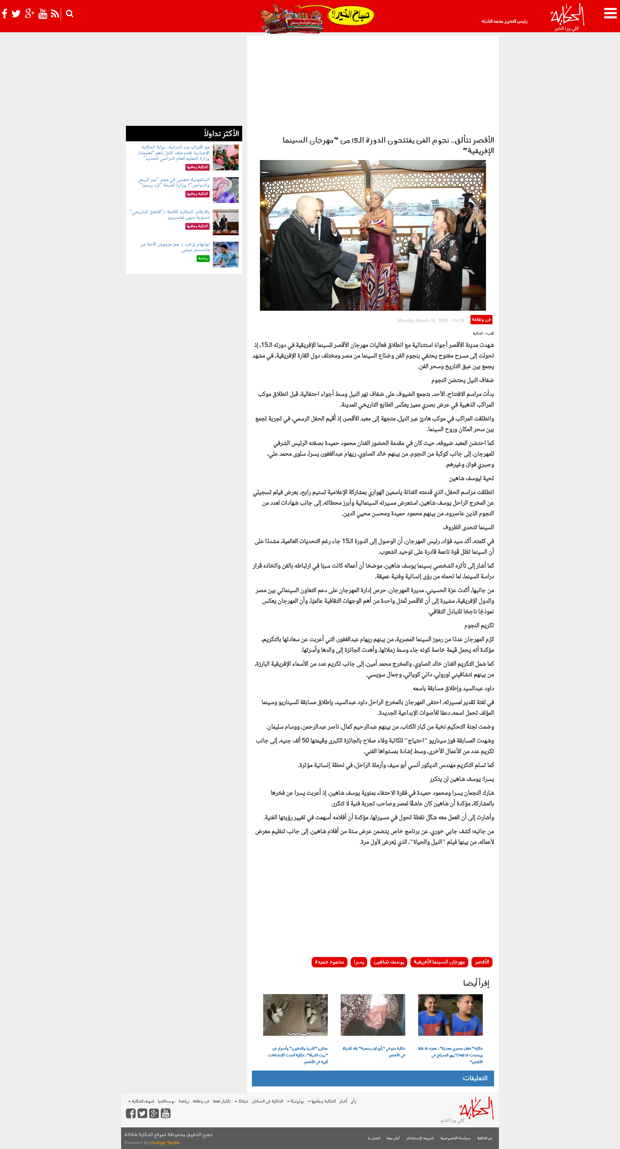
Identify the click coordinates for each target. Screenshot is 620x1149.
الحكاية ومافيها (323, 1101)
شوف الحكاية (143, 1101)
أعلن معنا (393, 1138)
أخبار (343, 1101)
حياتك (242, 1101)
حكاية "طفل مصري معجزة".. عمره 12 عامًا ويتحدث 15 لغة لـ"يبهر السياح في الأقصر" (450, 1055)
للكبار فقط (221, 1101)
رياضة (183, 1101)
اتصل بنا (374, 1138)
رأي (353, 1101)
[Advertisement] (373, 84)
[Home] (567, 18)
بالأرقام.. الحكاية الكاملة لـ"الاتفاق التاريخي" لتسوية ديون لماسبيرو (169, 215)
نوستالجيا (166, 1101)
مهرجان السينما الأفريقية (439, 962)
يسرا (359, 962)
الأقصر (482, 962)
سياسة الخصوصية (455, 1138)
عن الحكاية (484, 1138)
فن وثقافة (481, 320)
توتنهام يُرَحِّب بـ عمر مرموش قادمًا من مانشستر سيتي (175, 247)
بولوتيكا (297, 1101)
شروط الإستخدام (420, 1138)
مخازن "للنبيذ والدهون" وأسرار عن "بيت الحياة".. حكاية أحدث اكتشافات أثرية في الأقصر (298, 1055)
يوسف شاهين (389, 962)
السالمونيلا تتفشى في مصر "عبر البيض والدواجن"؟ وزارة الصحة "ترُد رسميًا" (174, 183)
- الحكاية (479, 334)
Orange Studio (165, 1142)
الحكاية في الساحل (267, 1101)
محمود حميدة (329, 962)
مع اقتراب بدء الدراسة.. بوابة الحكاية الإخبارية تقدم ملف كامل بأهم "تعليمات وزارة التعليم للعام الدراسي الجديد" (174, 153)
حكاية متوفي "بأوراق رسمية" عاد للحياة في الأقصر (374, 1052)
